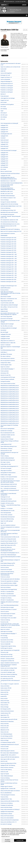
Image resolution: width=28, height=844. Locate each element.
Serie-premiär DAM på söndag (7, 518)
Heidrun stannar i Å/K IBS (6, 688)
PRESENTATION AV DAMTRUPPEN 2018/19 (10, 385)
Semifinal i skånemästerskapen (7, 458)
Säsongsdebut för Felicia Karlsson (8, 472)
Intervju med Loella (5, 725)
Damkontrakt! (3, 69)
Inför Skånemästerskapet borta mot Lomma (10, 224)
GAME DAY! (3, 71)
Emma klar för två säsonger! (7, 318)
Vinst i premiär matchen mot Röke (8, 383)
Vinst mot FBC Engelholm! (6, 73)
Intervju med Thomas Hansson (7, 815)
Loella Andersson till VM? (6, 444)
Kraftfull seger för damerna (6, 648)
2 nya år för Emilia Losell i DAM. (7, 302)
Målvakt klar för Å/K (5, 729)
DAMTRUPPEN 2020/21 (6, 287)
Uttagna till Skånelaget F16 (6, 81)
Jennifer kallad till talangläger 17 (7, 368)
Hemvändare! (3, 330)
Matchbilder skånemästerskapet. (8, 195)
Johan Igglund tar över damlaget (8, 98)
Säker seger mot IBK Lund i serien (8, 759)
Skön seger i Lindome (5, 462)
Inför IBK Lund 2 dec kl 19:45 (7, 193)
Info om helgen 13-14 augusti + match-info (10, 683)
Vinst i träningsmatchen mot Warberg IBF (9, 123)
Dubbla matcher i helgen (6, 474)
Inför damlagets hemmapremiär (7, 214)
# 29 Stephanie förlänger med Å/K (8, 742)
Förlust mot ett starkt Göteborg (7, 571)
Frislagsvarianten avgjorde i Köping (8, 646)
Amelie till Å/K (4, 696)
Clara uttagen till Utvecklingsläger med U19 (10, 552)
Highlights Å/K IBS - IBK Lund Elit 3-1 (8, 755)
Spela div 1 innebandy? (6, 344)
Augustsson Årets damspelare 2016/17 (9, 543)
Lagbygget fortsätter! (5, 336)
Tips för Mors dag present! (6, 316)
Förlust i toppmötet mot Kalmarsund (8, 486)
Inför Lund (3, 119)
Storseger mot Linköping (6, 597)
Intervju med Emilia (5, 723)
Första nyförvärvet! (5, 96)
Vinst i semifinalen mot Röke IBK (7, 670)
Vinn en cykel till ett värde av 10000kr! (8, 583)
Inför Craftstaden (4, 167)
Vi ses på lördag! (4, 637)
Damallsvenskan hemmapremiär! (8, 516)
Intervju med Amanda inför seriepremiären (10, 819)
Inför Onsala (3, 106)
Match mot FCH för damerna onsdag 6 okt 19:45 (11, 231)
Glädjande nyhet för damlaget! (7, 323)
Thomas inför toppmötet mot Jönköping (9, 581)
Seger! (2, 110)
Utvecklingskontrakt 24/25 (6, 133)
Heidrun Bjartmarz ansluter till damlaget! (9, 304)
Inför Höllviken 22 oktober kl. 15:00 (8, 197)
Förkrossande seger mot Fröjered (8, 613)
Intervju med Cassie (5, 700)
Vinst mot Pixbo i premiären (6, 514)
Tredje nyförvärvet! (5, 142)
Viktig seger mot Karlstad (6, 470)
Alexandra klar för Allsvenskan (7, 721)
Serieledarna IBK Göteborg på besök (8, 501)
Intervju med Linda (4, 732)
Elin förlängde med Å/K (6, 709)
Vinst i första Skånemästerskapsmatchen (9, 605)
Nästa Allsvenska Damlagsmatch (8, 460)
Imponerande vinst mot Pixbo (7, 639)
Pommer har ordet (4, 622)
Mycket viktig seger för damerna (7, 750)
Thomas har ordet (4, 652)
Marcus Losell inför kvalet (6, 171)
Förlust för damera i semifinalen (7, 379)
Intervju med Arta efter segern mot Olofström (10, 790)
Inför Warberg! (4, 108)
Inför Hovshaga (4, 635)
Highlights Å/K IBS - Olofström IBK (8, 788)
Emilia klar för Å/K (4, 727)
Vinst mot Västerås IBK (5, 644)
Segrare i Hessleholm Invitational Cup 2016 (10, 662)
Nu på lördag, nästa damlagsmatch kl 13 (9, 466)
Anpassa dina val (5, 836)
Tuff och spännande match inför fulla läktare (10, 579)
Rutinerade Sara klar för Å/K (7, 656)
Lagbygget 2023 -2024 (5, 175)
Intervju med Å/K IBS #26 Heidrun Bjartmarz (10, 757)
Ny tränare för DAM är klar (6, 547)
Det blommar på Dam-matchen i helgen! (9, 585)
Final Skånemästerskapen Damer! (8, 350)
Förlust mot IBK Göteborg (6, 769)
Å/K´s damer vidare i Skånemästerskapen (9, 752)
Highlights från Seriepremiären (7, 811)
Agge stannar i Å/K (5, 715)
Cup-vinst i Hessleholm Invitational (8, 525)
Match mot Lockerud (5, 629)
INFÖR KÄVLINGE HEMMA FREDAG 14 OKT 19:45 (11, 206)
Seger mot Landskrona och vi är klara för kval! (10, 66)
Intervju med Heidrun (5, 686)
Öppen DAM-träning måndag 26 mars (9, 446)
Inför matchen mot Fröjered (6, 615)
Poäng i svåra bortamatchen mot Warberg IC (10, 809)
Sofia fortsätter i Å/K (5, 702)
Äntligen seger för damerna (6, 786)
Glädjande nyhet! (4, 311)
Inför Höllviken (4, 117)
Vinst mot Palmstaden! (5, 79)
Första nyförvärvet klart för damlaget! (9, 150)
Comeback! (3, 138)
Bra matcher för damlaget (6, 824)
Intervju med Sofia (4, 694)
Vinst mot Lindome (5, 567)
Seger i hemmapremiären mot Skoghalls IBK (10, 650)
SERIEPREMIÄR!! (4, 235)
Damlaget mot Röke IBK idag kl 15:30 (9, 285)
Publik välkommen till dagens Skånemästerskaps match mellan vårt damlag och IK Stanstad (10, 293)
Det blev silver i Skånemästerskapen (8, 554)
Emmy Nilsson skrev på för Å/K (7, 565)
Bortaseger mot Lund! (5, 75)
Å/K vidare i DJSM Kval (5, 356)
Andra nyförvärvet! (4, 146)
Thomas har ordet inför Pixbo (7, 641)
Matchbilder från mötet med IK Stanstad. (9, 212)
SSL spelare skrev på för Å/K (7, 678)
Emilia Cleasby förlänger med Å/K (8, 563)
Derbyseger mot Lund (5, 496)
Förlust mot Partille (5, 746)
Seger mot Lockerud (5, 366)
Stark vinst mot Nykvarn (6, 587)
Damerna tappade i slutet (6, 364)
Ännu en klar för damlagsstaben (7, 428)
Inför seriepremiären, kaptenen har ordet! (9, 219)
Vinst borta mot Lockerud (6, 627)
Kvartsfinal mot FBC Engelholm (7, 104)
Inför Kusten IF (4, 112)
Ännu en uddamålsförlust (6, 792)
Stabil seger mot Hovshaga (6, 631)
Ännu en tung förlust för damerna (8, 360)
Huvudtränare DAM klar (10, 30)
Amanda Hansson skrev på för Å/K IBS (9, 719)
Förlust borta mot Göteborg (6, 803)
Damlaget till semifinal (5, 381)
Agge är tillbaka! (4, 309)
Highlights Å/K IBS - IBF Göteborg (8, 765)
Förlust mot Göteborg (5, 619)
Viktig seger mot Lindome (6, 499)
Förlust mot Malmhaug (5, 208)
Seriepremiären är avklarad (6, 813)
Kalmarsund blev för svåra (6, 450)
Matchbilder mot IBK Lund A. (7, 191)
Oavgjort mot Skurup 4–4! (6, 77)
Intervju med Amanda (5, 690)
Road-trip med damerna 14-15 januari (9, 609)
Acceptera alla (20, 840)
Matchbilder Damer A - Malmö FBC (8, 180)
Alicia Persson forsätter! (6, 296)
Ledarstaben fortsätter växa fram (8, 434)
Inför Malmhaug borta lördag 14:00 (8, 210)
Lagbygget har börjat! (5, 338)
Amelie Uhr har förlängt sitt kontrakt (8, 539)
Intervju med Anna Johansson (7, 767)
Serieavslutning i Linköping (6, 448)
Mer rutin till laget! (4, 332)
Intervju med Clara (4, 704)
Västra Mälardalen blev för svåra (7, 510)
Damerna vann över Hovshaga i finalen (9, 668)
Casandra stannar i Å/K (5, 713)
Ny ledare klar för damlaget (6, 430)
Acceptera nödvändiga (7, 840)
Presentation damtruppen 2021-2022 (8, 237)
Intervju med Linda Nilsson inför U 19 (8, 822)
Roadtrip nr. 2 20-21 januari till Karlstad (9, 476)
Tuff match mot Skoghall (6, 468)
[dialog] (14, 835)
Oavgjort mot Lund (5, 100)
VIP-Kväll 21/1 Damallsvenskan (7, 593)
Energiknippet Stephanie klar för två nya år (10, 744)
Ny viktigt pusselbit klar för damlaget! (9, 328)
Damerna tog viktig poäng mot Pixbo (8, 763)
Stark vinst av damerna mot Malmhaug (9, 674)
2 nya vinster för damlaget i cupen (8, 672)
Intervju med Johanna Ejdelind (7, 817)
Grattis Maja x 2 (4, 352)
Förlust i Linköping (5, 455)
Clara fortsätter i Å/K (5, 717)
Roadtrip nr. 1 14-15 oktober (7, 508)
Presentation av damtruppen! (7, 85)
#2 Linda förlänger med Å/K (7, 736)
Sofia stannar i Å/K (5, 373)
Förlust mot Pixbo (4, 796)
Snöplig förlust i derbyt (5, 362)
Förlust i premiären (5, 371)
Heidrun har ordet (4, 771)
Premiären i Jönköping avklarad (7, 658)
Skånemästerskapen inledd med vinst (9, 484)
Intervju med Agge (4, 706)
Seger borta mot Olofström (6, 738)
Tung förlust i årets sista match (7, 478)
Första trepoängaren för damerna (8, 794)
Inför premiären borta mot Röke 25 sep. (9, 221)
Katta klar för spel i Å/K (6, 375)
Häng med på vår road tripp (6, 654)
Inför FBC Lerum (4, 115)
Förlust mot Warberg (5, 778)
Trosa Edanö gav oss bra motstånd (8, 595)
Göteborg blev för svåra (6, 464)
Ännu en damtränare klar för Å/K (7, 432)
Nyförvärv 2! (3, 94)
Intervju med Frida (4, 692)
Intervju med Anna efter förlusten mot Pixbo (10, 801)
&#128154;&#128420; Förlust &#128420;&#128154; (12, 183)
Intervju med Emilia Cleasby (6, 807)
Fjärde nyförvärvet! (5, 140)
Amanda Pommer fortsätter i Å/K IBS (8, 541)
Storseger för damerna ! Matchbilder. (8, 202)
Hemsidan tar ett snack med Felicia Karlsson (10, 173)
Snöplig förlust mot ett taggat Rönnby (9, 589)
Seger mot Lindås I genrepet (7, 521)
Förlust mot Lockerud (5, 577)
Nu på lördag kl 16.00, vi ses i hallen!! (8, 617)
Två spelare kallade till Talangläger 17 (9, 633)
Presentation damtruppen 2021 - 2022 (9, 254)
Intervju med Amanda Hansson (7, 711)
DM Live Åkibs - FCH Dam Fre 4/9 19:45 (9, 307)
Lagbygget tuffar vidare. (6, 334)
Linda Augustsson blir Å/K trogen (8, 377)
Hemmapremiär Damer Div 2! (7, 83)
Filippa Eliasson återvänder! (6, 300)
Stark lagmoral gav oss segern (7, 607)
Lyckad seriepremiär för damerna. (8, 233)
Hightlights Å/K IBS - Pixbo (6, 799)
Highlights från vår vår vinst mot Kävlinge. (9, 204)
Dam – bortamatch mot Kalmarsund (8, 488)
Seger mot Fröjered (5, 773)
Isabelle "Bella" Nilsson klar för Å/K (8, 545)
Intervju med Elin (4, 698)
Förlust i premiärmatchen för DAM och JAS (10, 536)
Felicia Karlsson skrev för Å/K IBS (8, 676)
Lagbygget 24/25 (4, 125)
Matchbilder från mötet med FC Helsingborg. (10, 229)
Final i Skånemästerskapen (6, 734)
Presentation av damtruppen (7, 92)
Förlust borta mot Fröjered (6, 569)
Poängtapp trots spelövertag (7, 805)
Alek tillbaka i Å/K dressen (6, 354)
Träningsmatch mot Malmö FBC (7, 660)
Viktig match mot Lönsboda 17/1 (8, 340)
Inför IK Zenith (4, 102)
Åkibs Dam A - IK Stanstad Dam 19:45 (9, 298)
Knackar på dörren (5, 289)
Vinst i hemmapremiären (6, 512)
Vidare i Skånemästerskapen (7, 775)
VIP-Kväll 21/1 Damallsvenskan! (7, 591)
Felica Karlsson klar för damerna (7, 358)
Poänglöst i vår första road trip (7, 503)
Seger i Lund (3, 523)
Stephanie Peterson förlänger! (7, 439)
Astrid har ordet (4, 761)
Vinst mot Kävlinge (5, 199)
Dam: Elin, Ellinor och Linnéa (7, 326)
